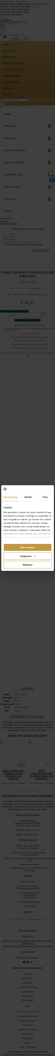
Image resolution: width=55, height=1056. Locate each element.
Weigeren (27, 564)
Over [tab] (45, 497)
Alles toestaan (27, 547)
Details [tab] (28, 497)
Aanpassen (26, 556)
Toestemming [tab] (10, 497)
